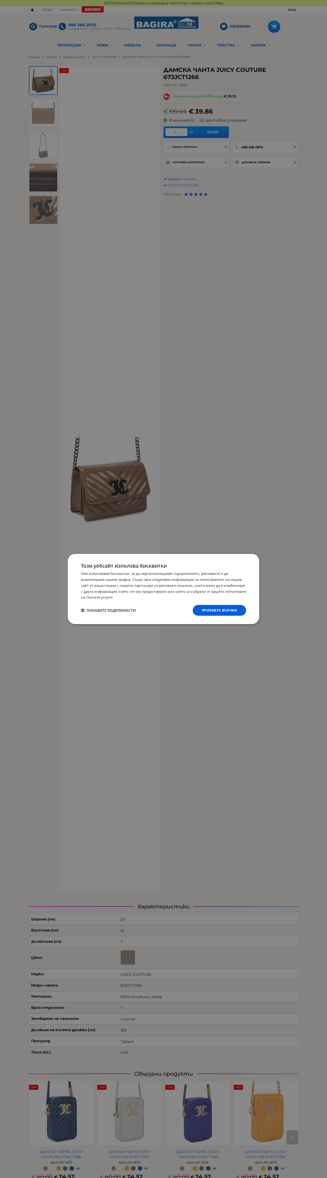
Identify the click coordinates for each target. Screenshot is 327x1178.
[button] (108, 610)
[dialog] (163, 589)
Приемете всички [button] (219, 610)
